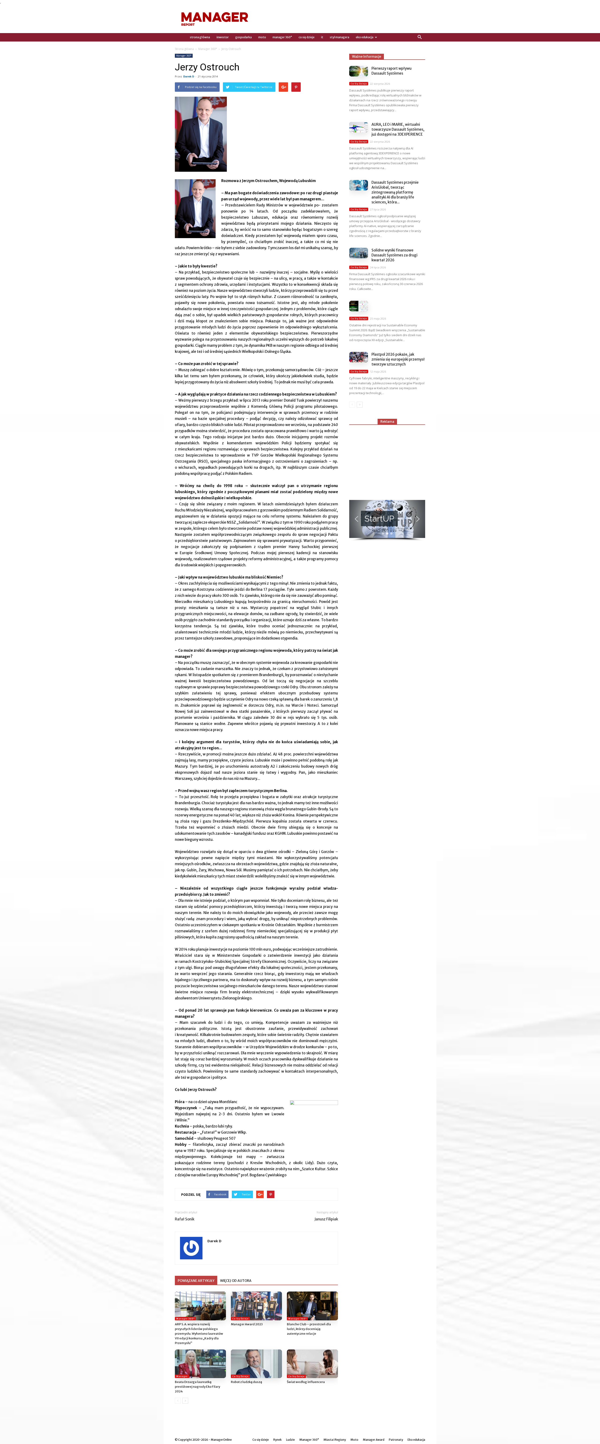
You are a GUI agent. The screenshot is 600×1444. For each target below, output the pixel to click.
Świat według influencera (306, 1382)
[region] (387, 520)
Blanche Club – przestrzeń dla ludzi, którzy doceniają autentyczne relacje (309, 1329)
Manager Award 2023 (247, 1324)
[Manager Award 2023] (256, 1306)
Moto (262, 37)
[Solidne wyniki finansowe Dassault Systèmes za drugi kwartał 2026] (358, 253)
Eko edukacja (364, 37)
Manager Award (373, 1439)
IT (322, 37)
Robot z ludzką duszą (246, 1382)
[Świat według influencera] (312, 1363)
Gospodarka (243, 37)
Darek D (188, 76)
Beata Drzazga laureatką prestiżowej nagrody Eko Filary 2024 (197, 1386)
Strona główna (184, 49)
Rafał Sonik (184, 1219)
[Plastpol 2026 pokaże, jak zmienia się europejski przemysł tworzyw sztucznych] (358, 357)
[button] (419, 37)
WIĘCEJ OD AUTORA (235, 1281)
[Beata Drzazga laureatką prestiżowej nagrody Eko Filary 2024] (200, 1363)
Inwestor (223, 37)
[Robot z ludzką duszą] (256, 1363)
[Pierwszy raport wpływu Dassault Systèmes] (358, 71)
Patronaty (396, 1439)
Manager (182, 1376)
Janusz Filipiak (326, 1219)
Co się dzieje (307, 37)
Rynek (277, 1439)
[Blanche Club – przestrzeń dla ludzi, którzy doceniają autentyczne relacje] (312, 1306)
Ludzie (290, 1439)
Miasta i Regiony (334, 1439)
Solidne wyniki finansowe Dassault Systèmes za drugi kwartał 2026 (394, 255)
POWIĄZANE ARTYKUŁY (196, 1281)
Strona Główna (200, 37)
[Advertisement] (387, 460)
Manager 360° (282, 37)
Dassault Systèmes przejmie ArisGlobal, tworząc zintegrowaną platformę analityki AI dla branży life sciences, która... (395, 192)
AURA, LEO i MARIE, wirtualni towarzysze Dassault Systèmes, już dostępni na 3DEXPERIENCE (397, 129)
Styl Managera (339, 37)
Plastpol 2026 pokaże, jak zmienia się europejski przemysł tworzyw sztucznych (398, 359)
